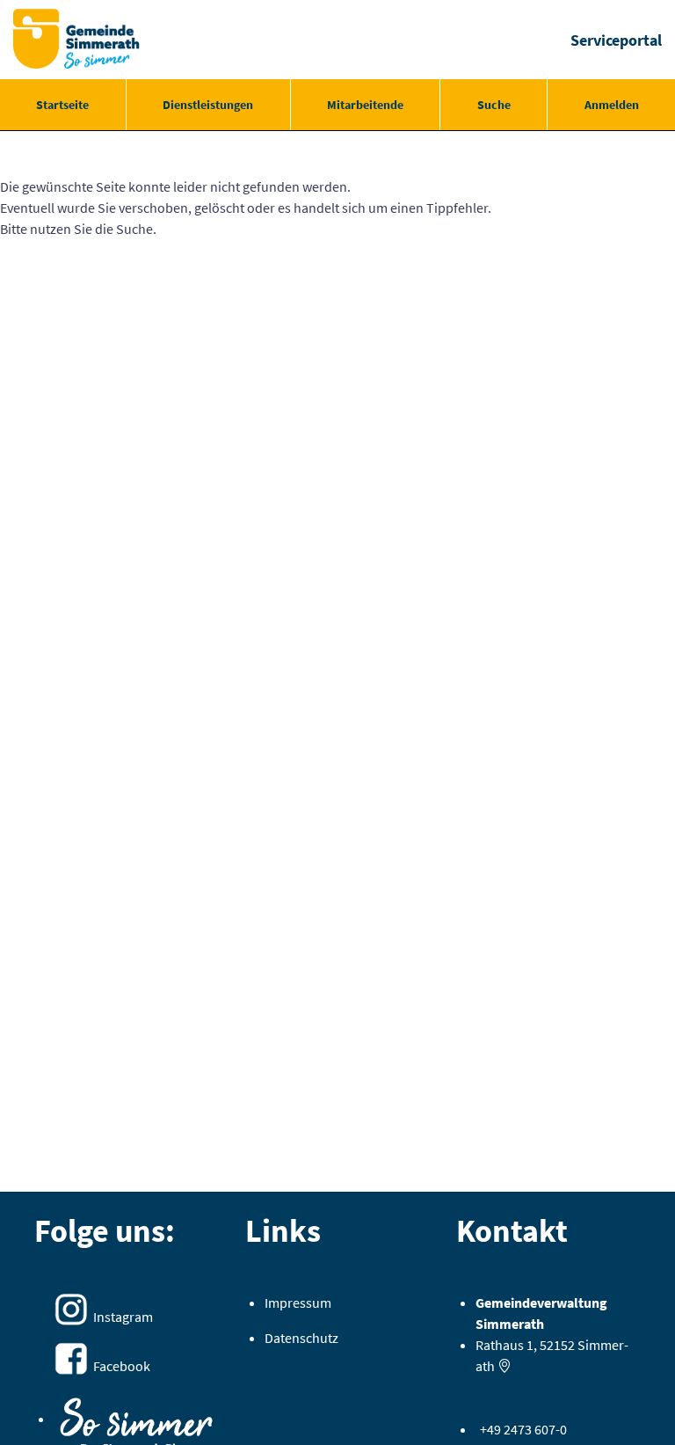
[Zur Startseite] (76, 39)
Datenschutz (301, 1337)
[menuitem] (63, 104)
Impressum (298, 1302)
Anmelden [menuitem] (611, 105)
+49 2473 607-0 (523, 1429)
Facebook (121, 1366)
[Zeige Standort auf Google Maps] (504, 1366)
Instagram (123, 1316)
